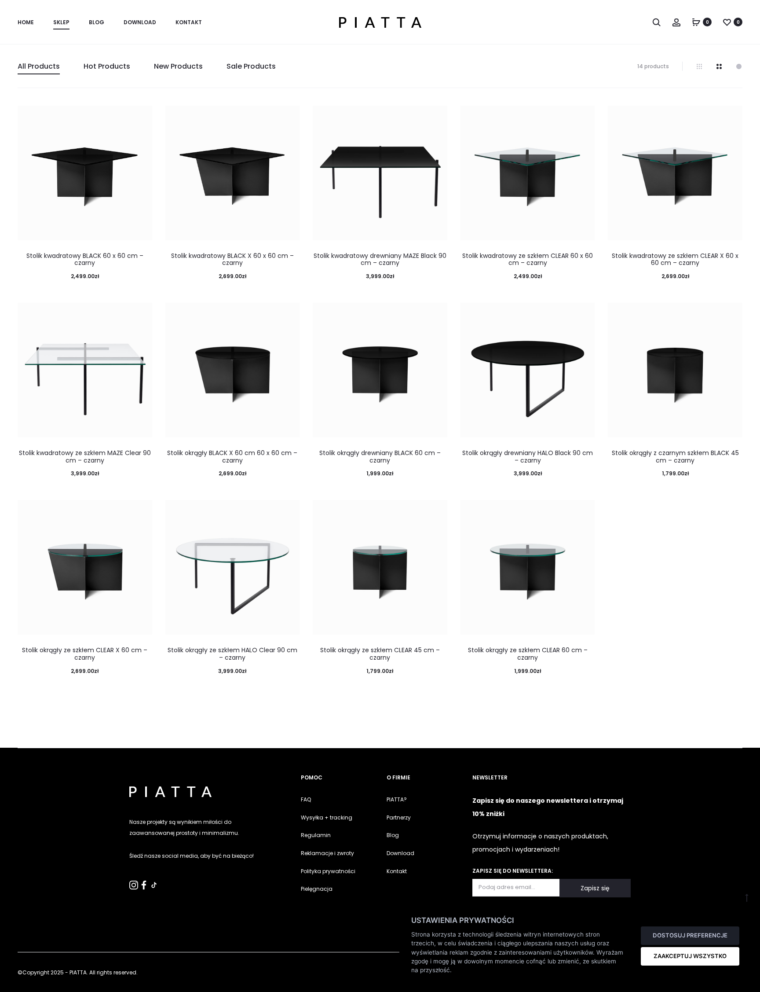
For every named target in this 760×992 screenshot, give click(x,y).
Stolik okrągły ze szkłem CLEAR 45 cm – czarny (380, 654)
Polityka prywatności (328, 871)
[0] (696, 22)
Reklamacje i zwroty (327, 853)
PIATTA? (397, 799)
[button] (11, 981)
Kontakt (397, 871)
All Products (39, 66)
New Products (178, 66)
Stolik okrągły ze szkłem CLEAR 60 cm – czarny (528, 654)
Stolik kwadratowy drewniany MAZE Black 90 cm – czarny (380, 259)
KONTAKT (188, 22)
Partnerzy (399, 817)
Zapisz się (595, 888)
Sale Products (251, 66)
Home (26, 22)
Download (140, 22)
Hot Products (107, 66)
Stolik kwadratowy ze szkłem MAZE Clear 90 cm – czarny (85, 456)
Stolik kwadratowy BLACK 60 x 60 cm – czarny (84, 259)
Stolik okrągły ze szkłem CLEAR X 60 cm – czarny (84, 654)
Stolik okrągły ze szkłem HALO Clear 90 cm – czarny (232, 654)
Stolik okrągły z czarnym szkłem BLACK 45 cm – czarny (675, 456)
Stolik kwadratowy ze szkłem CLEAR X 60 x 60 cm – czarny (675, 259)
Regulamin (316, 835)
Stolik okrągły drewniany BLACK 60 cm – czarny (380, 456)
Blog (96, 22)
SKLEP (61, 22)
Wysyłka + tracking (326, 817)
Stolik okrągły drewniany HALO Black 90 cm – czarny (527, 456)
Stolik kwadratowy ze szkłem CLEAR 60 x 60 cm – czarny (527, 259)
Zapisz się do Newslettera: (512, 870)
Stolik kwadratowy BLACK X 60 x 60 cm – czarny (232, 259)
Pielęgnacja (316, 889)
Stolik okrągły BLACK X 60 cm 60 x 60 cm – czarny (232, 456)
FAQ (306, 799)
